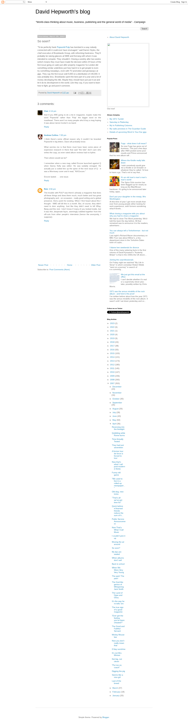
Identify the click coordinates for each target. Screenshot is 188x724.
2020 (112, 334)
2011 (112, 368)
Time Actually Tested (117, 440)
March (115, 688)
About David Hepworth (119, 37)
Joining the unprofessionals (121, 260)
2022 (112, 327)
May (114, 420)
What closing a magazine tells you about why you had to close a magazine (127, 214)
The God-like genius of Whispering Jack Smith (118, 585)
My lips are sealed (116, 553)
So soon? (116, 548)
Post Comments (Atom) (59, 269)
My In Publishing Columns (121, 125)
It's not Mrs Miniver (117, 654)
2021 (112, 331)
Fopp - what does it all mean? (134, 143)
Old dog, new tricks (117, 493)
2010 (112, 372)
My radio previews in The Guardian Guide (128, 129)
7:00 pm (62, 135)
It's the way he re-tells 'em (118, 602)
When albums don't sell (118, 559)
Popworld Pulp (63, 47)
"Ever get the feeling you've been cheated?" (118, 619)
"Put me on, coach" (117, 666)
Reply (46, 127)
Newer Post (43, 265)
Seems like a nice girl (117, 676)
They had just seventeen (118, 446)
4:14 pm (52, 111)
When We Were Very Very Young (118, 570)
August (115, 409)
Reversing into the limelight (118, 428)
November (117, 393)
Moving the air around (118, 543)
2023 (112, 323)
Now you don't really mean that (118, 643)
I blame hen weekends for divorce (124, 247)
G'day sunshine (118, 649)
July (114, 412)
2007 (112, 383)
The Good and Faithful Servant (118, 628)
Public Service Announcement (119, 521)
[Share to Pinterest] (90, 93)
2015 (112, 353)
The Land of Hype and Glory (117, 595)
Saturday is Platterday (119, 122)
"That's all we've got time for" (117, 500)
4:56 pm (52, 189)
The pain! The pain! (118, 577)
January (116, 695)
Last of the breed (116, 682)
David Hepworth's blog (63, 12)
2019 (112, 338)
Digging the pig (118, 671)
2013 (112, 361)
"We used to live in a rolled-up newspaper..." (118, 483)
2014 (112, 357)
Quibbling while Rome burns (118, 434)
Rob (46, 189)
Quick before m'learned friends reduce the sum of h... (117, 510)
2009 (112, 376)
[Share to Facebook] (87, 93)
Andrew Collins (51, 135)
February (116, 692)
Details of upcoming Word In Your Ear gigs (128, 132)
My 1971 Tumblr (117, 119)
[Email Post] (75, 93)
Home (69, 265)
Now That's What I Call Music (117, 529)
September (117, 403)
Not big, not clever (117, 660)
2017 (112, 346)
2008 (112, 380)
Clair (46, 111)
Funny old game (116, 473)
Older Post (95, 265)
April (114, 424)
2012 (112, 365)
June (114, 416)
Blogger (105, 717)
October (116, 399)
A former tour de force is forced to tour (117, 454)
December (117, 387)
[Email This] (79, 93)
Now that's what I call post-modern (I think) (118, 465)
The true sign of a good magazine (117, 609)
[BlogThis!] (82, 93)
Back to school (118, 564)
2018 (112, 342)
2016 (112, 350)
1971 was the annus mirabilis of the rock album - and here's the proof (127, 292)
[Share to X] (85, 93)
